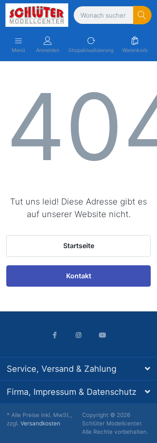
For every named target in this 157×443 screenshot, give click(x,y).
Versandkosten (40, 423)
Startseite (78, 245)
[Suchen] (142, 15)
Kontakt (78, 276)
